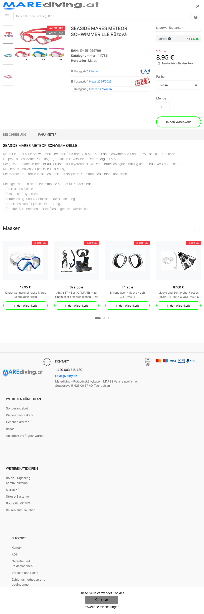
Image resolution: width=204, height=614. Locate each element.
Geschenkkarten (17, 422)
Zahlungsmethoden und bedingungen (28, 582)
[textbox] (102, 16)
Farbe (160, 76)
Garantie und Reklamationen (22, 563)
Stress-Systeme (17, 496)
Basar (10, 429)
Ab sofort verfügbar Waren (25, 436)
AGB (15, 554)
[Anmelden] (197, 6)
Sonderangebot (17, 408)
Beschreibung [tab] (14, 134)
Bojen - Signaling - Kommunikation (19, 480)
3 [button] (108, 318)
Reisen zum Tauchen (20, 510)
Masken (94, 89)
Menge (161, 98)
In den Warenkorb (178, 122)
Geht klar (101, 599)
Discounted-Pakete (19, 415)
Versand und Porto (25, 573)
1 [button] (98, 318)
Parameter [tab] (47, 134)
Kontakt (17, 547)
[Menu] (6, 15)
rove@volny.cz (66, 376)
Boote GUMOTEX (18, 503)
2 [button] (104, 318)
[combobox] (102, 16)
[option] (39, 43)
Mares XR (13, 490)
